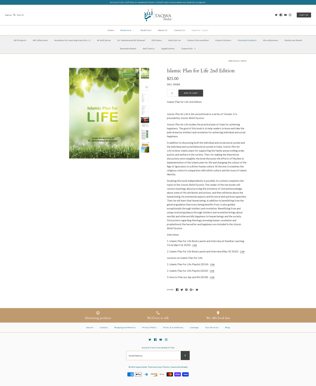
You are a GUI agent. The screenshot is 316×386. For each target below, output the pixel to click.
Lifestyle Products (247, 40)
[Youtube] (285, 15)
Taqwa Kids (188, 48)
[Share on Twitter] (182, 289)
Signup (8, 15)
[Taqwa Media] (158, 10)
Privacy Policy (149, 327)
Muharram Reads (293, 40)
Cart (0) (303, 15)
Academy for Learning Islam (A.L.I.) (72, 40)
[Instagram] (290, 15)
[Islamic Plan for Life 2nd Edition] (104, 113)
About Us (163, 30)
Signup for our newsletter (158, 347)
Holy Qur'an (174, 40)
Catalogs (194, 327)
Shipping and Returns (125, 327)
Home (111, 30)
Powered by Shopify (179, 367)
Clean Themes (163, 367)
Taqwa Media (141, 367)
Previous (234, 61)
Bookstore (127, 30)
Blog (227, 327)
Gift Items (157, 40)
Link (194, 244)
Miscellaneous (270, 40)
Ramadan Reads (128, 48)
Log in (205, 30)
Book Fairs (146, 30)
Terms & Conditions (173, 327)
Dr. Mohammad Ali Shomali (131, 40)
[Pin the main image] (186, 289)
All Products (20, 40)
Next (244, 61)
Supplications (168, 48)
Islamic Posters (223, 40)
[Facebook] (281, 15)
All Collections (40, 40)
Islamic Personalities (198, 40)
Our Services (212, 327)
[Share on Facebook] (177, 289)
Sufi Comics (149, 48)
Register (196, 30)
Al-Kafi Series (104, 40)
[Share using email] (197, 289)
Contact (104, 327)
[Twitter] (276, 15)
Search (89, 327)
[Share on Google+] (192, 289)
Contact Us (179, 30)
